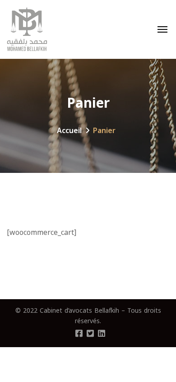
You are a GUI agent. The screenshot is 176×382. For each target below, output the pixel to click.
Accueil (69, 131)
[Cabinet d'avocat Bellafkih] (27, 29)
